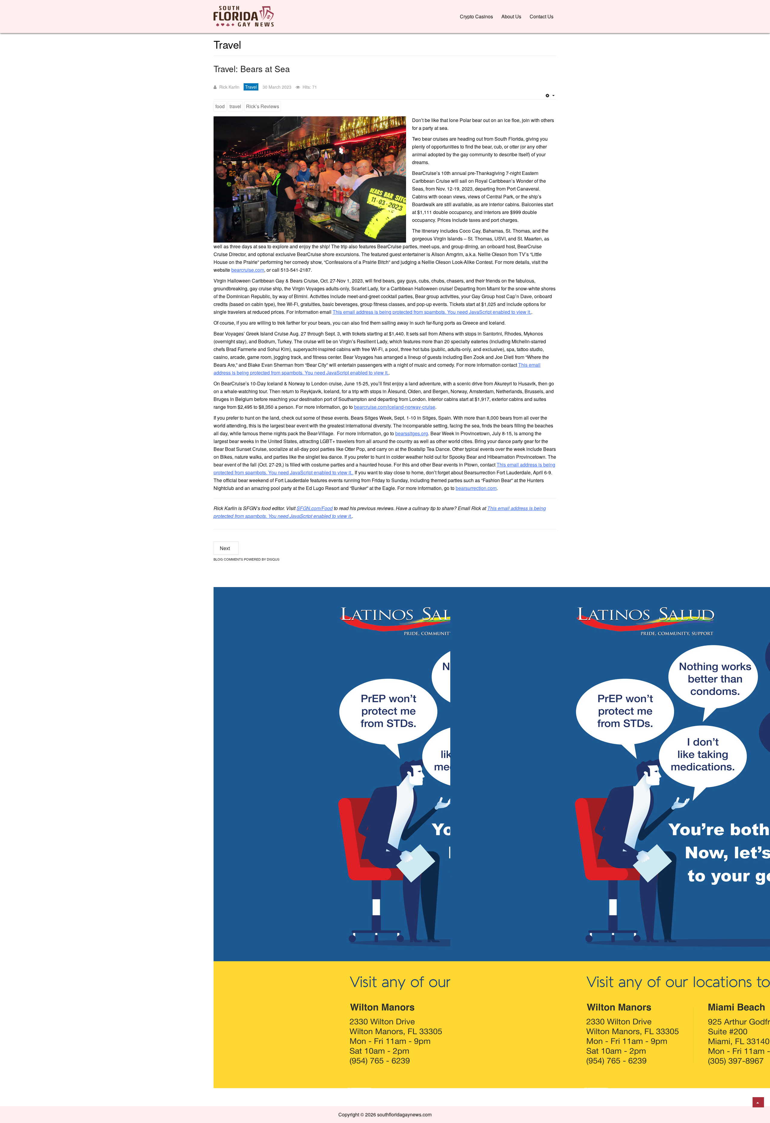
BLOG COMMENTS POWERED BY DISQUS (246, 559)
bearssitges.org (411, 433)
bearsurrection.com (476, 488)
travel (235, 106)
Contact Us (541, 16)
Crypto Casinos (476, 16)
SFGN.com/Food (315, 508)
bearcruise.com (247, 269)
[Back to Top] (758, 1102)
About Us (511, 16)
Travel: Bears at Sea (252, 69)
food (220, 106)
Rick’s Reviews (262, 106)
